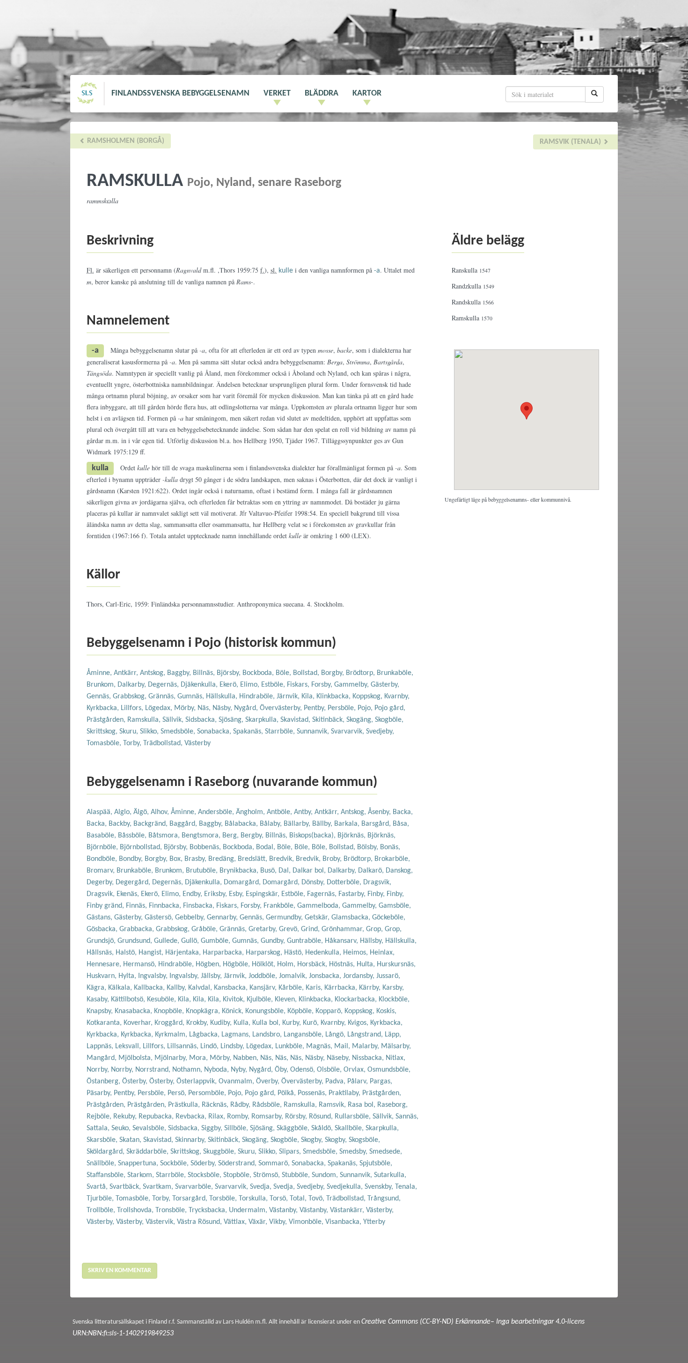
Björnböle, (103, 847)
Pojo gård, (389, 708)
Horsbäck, (313, 964)
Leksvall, (129, 1046)
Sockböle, (175, 1163)
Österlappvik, (197, 1081)
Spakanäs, (249, 731)
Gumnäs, (191, 696)
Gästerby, (385, 685)
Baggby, (180, 673)
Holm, (287, 964)
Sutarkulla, (390, 1175)
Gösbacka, (103, 929)
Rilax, (217, 1116)
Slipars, (291, 1152)
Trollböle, (102, 1210)
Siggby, (212, 1128)
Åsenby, (380, 812)
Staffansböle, (107, 1175)
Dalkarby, (132, 685)
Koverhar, (139, 1023)
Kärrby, (370, 988)
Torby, (133, 743)
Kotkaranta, (105, 1023)
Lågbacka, (205, 1034)
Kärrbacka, (341, 988)
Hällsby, (372, 941)
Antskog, (153, 673)
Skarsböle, (103, 1140)
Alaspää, (100, 812)
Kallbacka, (150, 988)
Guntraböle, (306, 941)
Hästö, (294, 952)
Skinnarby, (191, 1140)
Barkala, (347, 824)
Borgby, (333, 673)
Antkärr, (127, 673)
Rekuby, (126, 1116)
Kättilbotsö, (129, 999)
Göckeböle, (388, 917)
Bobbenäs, (206, 847)
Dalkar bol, (310, 870)
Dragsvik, (377, 882)
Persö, (178, 1093)
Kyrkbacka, (104, 708)
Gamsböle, (395, 906)
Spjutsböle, (375, 1163)
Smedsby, (354, 1152)
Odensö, (303, 1070)
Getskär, (318, 917)
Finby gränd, (106, 906)
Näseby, (339, 1058)
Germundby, (285, 917)
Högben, (209, 964)
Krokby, (198, 1023)
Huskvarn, (102, 976)
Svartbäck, (126, 1187)
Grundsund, (135, 941)
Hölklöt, (264, 964)
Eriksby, (216, 894)
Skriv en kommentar (119, 1270)
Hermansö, (140, 964)
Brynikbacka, (240, 870)
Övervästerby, (282, 708)
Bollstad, (307, 673)
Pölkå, (288, 1093)
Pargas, (381, 1081)
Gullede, (167, 941)
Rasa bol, (362, 1105)
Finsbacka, (199, 906)
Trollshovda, (136, 1210)
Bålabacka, (242, 824)
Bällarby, (298, 824)
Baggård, (184, 824)
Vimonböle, (307, 1222)
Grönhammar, (344, 929)
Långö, (336, 1034)
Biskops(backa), (313, 835)
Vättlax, (236, 1222)
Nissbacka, (369, 1058)
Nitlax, (395, 1058)
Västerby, (380, 1210)
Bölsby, (368, 847)
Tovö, (317, 1198)
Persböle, (343, 708)
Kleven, (287, 999)
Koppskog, (368, 696)
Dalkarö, (372, 870)
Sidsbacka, (202, 720)
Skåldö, (323, 1128)
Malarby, (366, 1046)
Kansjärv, (263, 988)
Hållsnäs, (101, 952)
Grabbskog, (130, 696)
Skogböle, (389, 720)
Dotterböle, (345, 882)
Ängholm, (251, 812)
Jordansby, (359, 976)
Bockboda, (259, 673)
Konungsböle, (266, 1011)
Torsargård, (190, 1198)
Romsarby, (268, 1116)
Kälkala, (121, 988)
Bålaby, (272, 824)
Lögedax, (159, 708)
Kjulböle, (261, 999)
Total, (299, 1198)
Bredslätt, (253, 859)
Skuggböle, (220, 1152)
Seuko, (121, 1128)
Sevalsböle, (150, 1128)
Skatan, (131, 1140)
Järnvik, (289, 696)
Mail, (343, 1046)
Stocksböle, (205, 1175)
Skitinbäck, (329, 720)
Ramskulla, (144, 720)
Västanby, (284, 1210)
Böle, (284, 673)
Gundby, (274, 941)
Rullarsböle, (354, 1116)
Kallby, (177, 988)
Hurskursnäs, (396, 964)
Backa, (403, 812)
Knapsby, (101, 1011)
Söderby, (204, 1163)
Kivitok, (235, 999)
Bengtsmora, (202, 835)
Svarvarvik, (348, 731)
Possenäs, (313, 1093)
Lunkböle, (290, 1046)
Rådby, (241, 1105)
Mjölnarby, (171, 1058)
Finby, (377, 894)
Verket (277, 93)
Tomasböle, (105, 743)
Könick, (233, 1011)
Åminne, (100, 673)
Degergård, (134, 882)
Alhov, (161, 812)
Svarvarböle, (195, 1187)
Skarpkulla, (262, 720)
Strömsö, (267, 1175)
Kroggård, (170, 1023)
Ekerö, (230, 685)
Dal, (285, 870)
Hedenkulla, (324, 952)
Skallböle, (350, 1128)
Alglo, (123, 812)
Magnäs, (320, 1046)
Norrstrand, (153, 1070)
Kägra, (97, 988)
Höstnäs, (343, 964)
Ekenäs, (129, 894)
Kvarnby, (397, 696)
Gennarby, (223, 917)
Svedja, (261, 1187)
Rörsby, (297, 1116)
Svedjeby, (380, 731)
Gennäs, (100, 696)
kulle (285, 270)
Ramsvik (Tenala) (571, 142)
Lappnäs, (101, 1046)
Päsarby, (100, 1093)
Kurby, (292, 1023)
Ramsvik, (333, 1105)
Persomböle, (208, 1093)
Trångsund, (384, 1198)
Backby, (121, 824)
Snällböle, (102, 1163)
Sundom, (326, 1175)
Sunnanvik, (314, 731)
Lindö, (210, 1046)
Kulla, (243, 1023)
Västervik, (161, 1222)
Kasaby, (99, 999)
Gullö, (191, 941)
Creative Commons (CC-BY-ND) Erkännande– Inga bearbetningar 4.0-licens (473, 1322)
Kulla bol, (267, 1023)
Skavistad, (296, 720)
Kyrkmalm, (172, 1034)
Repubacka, (157, 1116)
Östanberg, (104, 1081)
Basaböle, (102, 835)
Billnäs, (205, 673)
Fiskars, (299, 685)
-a (377, 270)
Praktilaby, (345, 1093)
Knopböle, (170, 1011)
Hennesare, (105, 964)
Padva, (336, 1081)
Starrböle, (281, 731)
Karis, (315, 988)
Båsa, (401, 824)
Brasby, (196, 859)
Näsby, (223, 708)
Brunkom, (102, 685)
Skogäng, (360, 720)
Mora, (199, 1058)
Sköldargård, (106, 1152)
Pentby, (316, 708)
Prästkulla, (185, 1105)
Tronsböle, (172, 1210)
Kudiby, (222, 1023)
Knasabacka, (134, 1011)
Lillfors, (133, 708)
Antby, (304, 812)
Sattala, (99, 1128)
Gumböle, (216, 941)
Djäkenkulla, (200, 685)
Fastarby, (352, 894)
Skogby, (313, 1140)
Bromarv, (102, 870)
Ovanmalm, (237, 1081)
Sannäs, (406, 1116)
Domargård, (243, 882)
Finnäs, (137, 906)
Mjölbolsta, (136, 1058)
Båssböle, (133, 835)
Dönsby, (314, 882)
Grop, (375, 929)
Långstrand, (366, 1034)
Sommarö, (275, 1163)
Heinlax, (382, 952)
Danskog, (399, 870)
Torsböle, (224, 1198)
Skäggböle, (294, 1128)
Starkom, (141, 1175)
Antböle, (280, 812)
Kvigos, (359, 1023)
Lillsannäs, (183, 1046)
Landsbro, (268, 1034)
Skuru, (129, 731)
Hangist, (152, 952)
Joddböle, (264, 976)
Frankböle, (280, 906)
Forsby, (322, 685)
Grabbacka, (137, 929)
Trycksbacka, (209, 1210)
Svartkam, (159, 1187)
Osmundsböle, (388, 1070)
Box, (176, 859)
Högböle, (237, 964)
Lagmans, (236, 1034)
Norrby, (99, 1070)
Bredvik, (282, 859)
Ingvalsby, (153, 976)
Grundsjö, (102, 941)
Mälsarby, (396, 1046)
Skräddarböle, (148, 1152)
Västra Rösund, (200, 1222)
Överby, (268, 1081)
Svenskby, (380, 1187)
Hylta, (128, 976)
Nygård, (247, 708)
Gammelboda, (319, 906)
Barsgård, (377, 824)
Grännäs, (162, 696)
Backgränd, (151, 824)
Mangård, (102, 1058)
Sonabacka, (215, 731)
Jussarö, (388, 976)
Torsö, (280, 1198)
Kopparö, (329, 1011)
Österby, (135, 1081)
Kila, (308, 696)
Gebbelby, (191, 917)
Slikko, (150, 731)
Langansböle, (304, 1034)
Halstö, (127, 952)
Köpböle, (301, 1011)
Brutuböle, (203, 870)
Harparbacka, (224, 952)
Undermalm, (249, 1210)
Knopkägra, (204, 1011)
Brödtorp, (361, 673)
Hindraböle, (258, 696)
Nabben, (246, 1058)
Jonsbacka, (326, 976)
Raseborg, (392, 1105)
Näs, (205, 708)
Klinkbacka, (334, 696)
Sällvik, (173, 720)
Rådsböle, (268, 1105)
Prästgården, (107, 720)
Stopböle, (238, 1175)
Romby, (239, 1116)
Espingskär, (263, 894)
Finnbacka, (166, 906)
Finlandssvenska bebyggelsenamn (180, 93)
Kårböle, (292, 988)
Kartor (366, 93)
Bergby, (253, 835)
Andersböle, (217, 812)
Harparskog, (265, 952)
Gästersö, (160, 917)
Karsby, (393, 988)
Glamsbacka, (351, 917)
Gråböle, (205, 929)
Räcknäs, (216, 1105)
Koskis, (386, 1011)
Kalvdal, (201, 988)
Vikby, (279, 1222)
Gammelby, (352, 685)
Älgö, (142, 812)
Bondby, (132, 859)
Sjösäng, (232, 720)
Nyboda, (217, 1070)
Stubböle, (297, 1175)
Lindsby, (233, 1046)
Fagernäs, (322, 894)
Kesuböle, (162, 999)
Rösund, (322, 1116)
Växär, (259, 1222)
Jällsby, (212, 976)
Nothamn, (188, 1070)
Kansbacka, (231, 988)
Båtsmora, (165, 835)
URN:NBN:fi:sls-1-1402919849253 (123, 1333)
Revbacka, (192, 1116)
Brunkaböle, (395, 673)
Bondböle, (103, 859)
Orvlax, (355, 1070)
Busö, (269, 870)
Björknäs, (352, 835)
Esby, (237, 894)
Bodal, (266, 847)
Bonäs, (390, 847)
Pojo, (366, 708)
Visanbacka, (344, 1222)
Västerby (197, 743)
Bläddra (321, 93)
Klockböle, (394, 999)
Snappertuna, (139, 1163)
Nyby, (240, 1070)
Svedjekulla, (346, 1187)
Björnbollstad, (142, 847)
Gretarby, (264, 929)
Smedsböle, (179, 731)
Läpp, (393, 1034)
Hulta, (367, 964)
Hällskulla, (222, 696)
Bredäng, (223, 859)
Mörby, (186, 708)
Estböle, (274, 685)
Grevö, (290, 929)
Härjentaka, (184, 952)
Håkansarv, (342, 941)
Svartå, (98, 1187)
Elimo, (250, 685)
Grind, (311, 929)
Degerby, (101, 882)
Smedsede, (385, 1152)
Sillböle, (237, 1128)
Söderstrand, (238, 1163)
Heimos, (356, 952)
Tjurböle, (101, 1198)
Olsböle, (330, 1070)
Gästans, (100, 917)
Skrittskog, (103, 731)
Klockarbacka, (357, 999)
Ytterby (374, 1222)
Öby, (282, 1070)
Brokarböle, (392, 859)
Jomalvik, (294, 976)
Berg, (231, 835)
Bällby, (323, 824)
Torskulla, (254, 1198)
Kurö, (312, 1023)
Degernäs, (164, 685)
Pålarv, (358, 1081)
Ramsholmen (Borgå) (124, 141)
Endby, (193, 894)
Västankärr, (348, 1210)
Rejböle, (100, 1116)
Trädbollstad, (163, 743)
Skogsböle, (364, 1140)
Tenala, (406, 1187)
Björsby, (229, 673)
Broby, (333, 859)
